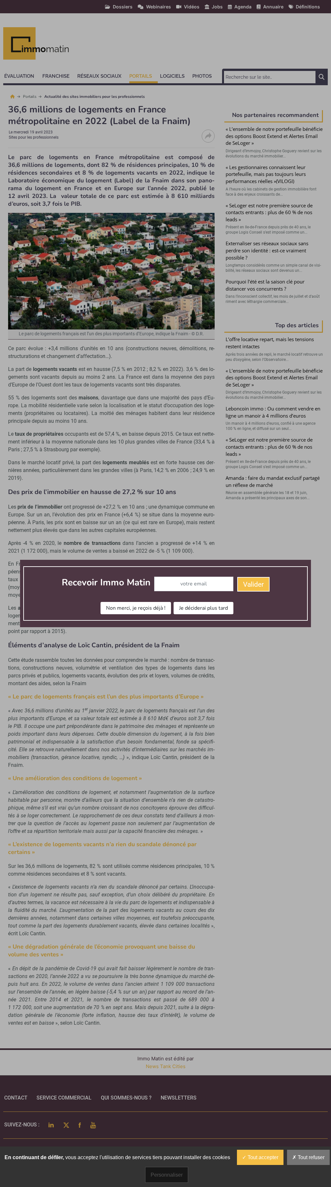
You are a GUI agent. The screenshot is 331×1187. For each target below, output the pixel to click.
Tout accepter (262, 1157)
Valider (253, 584)
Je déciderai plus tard (203, 608)
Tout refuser (310, 1157)
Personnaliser (167, 1175)
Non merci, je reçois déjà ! (136, 608)
